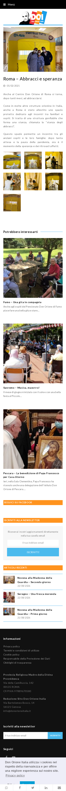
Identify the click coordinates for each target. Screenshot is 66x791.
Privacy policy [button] (15, 775)
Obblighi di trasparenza (17, 662)
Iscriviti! (33, 552)
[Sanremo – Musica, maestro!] (33, 353)
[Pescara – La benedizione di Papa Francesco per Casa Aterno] (33, 439)
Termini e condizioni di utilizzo (21, 650)
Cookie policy (11, 654)
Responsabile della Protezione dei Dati (26, 658)
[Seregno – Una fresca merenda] (9, 598)
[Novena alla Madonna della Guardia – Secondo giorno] (9, 580)
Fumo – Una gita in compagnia (22, 302)
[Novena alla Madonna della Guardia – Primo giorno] (9, 612)
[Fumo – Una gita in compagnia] (33, 268)
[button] (6, 787)
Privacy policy (11, 646)
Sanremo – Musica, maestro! (21, 387)
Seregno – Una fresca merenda (36, 593)
